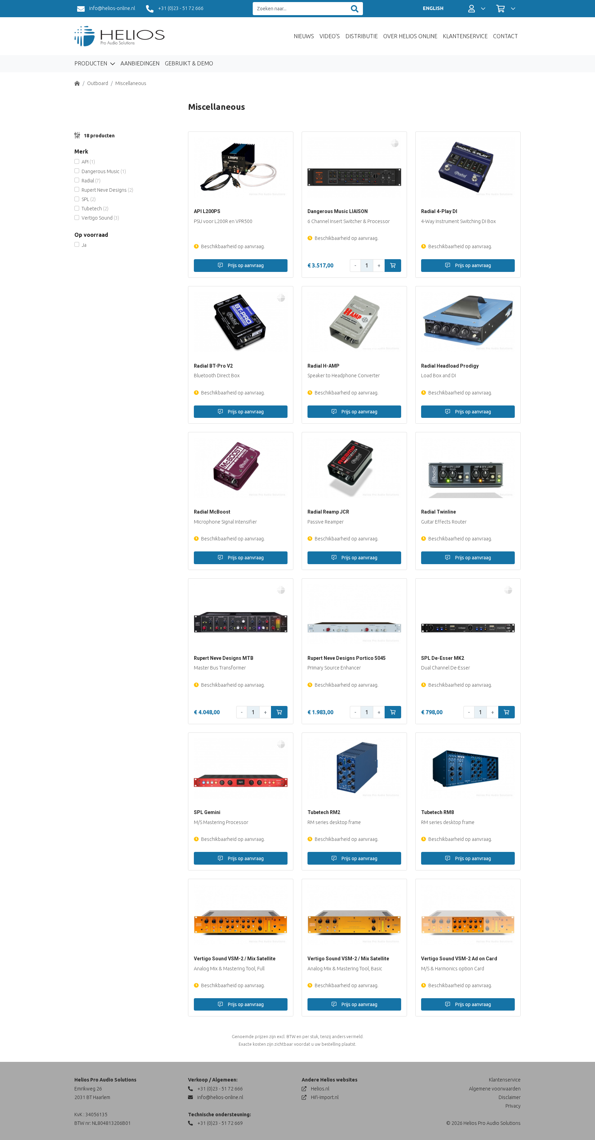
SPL (89, 199)
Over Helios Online (410, 36)
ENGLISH (433, 8)
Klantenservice (465, 36)
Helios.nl (319, 1088)
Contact (505, 36)
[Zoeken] (354, 8)
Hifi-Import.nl (324, 1097)
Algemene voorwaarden (495, 1088)
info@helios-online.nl (111, 8)
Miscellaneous (130, 83)
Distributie (361, 36)
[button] (477, 8)
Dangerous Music (104, 171)
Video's (330, 36)
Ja (84, 245)
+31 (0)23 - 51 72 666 (180, 8)
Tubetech (95, 208)
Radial (91, 180)
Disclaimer (510, 1097)
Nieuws (304, 36)
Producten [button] (91, 63)
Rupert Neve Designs (107, 190)
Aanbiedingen (140, 63)
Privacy (513, 1106)
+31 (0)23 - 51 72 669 (219, 1123)
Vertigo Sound (100, 218)
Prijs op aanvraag (245, 265)
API (88, 162)
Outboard (97, 83)
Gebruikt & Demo (189, 63)
